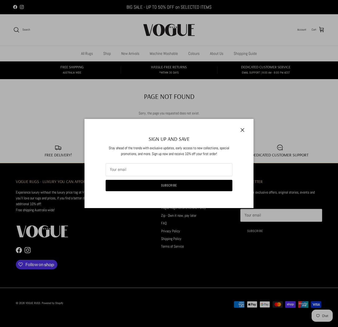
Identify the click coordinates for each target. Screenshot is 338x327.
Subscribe (169, 185)
